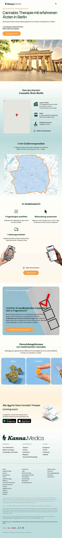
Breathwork (25, 469)
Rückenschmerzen (8, 484)
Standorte (26, 452)
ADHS (4, 469)
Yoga (23, 471)
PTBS (4, 477)
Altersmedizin (25, 477)
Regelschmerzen (7, 488)
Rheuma (5, 490)
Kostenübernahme (27, 482)
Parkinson (5, 492)
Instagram (46, 447)
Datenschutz (50, 477)
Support (25, 447)
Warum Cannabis (8, 450)
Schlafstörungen (7, 478)
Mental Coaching (26, 473)
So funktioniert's (8, 447)
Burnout (5, 473)
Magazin (25, 454)
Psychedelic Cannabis (28, 475)
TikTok (45, 450)
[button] (56, 4)
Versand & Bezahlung (30, 457)
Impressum (50, 475)
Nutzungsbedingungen (53, 473)
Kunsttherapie (25, 478)
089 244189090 (13, 29)
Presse (25, 450)
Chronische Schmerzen (9, 482)
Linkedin (45, 454)
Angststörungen (7, 471)
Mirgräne (5, 480)
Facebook (46, 452)
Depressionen (6, 475)
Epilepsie (5, 494)
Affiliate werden (51, 469)
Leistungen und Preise (10, 452)
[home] (13, 4)
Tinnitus (5, 486)
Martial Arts (25, 480)
